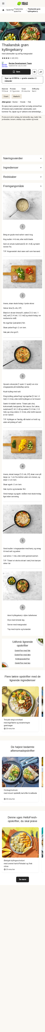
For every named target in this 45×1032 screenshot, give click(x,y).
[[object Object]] (34, 71)
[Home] (3, 10)
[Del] (40, 71)
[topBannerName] (22, 18)
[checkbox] (3, 58)
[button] (22, 167)
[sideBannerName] (22, 137)
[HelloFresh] (22, 3)
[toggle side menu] (3, 3)
